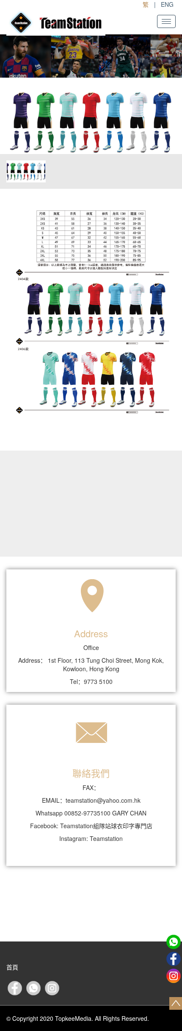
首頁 (12, 967)
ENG (167, 4)
